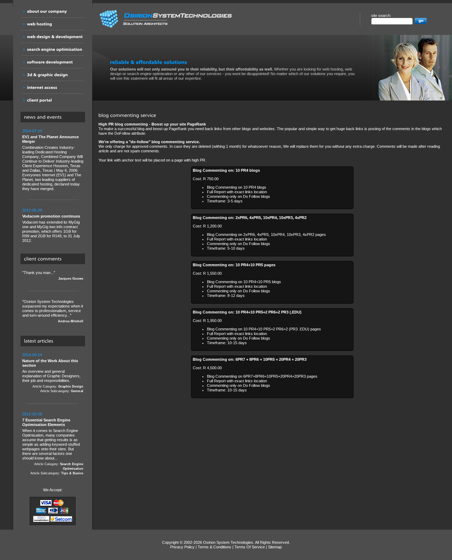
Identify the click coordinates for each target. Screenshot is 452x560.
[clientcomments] (54, 259)
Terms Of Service (249, 547)
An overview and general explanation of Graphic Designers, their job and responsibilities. (52, 373)
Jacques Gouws (70, 278)
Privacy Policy (182, 547)
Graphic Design (70, 386)
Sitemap (275, 547)
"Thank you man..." (52, 275)
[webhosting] (52, 24)
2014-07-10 (32, 131)
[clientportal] (52, 100)
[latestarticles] (54, 341)
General (77, 391)
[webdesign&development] (52, 36)
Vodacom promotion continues (51, 216)
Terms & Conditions (214, 547)
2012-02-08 (32, 414)
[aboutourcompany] (52, 11)
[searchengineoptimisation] (52, 49)
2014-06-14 (32, 355)
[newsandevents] (54, 117)
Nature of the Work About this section (50, 363)
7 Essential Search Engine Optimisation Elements (46, 422)
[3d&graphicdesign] (52, 74)
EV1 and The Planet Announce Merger (50, 139)
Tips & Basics (72, 473)
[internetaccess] (52, 87)
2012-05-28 (32, 210)
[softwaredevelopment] (52, 62)
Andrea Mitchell (70, 321)
